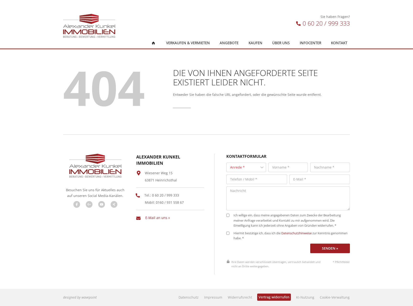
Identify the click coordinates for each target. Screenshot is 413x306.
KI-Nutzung (305, 297)
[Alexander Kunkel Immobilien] (89, 26)
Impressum (213, 297)
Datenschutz (189, 297)
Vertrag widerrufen (274, 297)
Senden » (330, 248)
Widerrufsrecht (240, 297)
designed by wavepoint (80, 297)
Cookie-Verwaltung (335, 297)
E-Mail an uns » (157, 217)
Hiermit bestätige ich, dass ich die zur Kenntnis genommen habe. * (291, 235)
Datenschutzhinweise (296, 233)
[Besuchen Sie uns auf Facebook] (76, 204)
